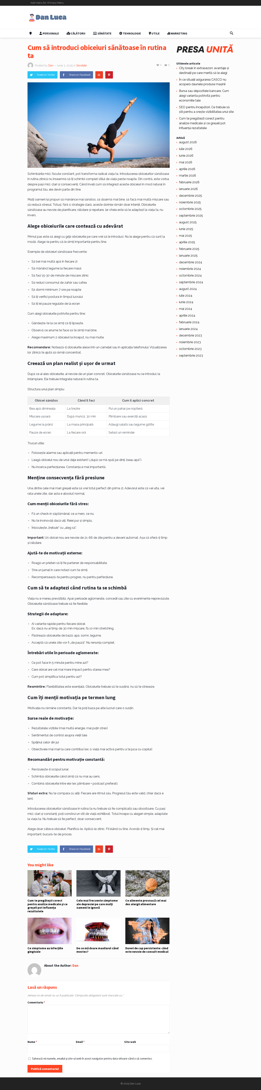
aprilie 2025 (187, 242)
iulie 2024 (185, 295)
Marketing (178, 33)
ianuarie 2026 (188, 189)
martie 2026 (187, 175)
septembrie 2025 (191, 215)
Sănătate (104, 33)
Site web (130, 1042)
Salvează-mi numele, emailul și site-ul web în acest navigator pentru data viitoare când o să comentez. (92, 1058)
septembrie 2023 (191, 355)
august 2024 (188, 289)
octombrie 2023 (190, 349)
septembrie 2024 (191, 282)
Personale (50, 33)
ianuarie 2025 (188, 255)
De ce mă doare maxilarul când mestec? (97, 949)
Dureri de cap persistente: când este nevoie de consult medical (147, 949)
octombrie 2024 (190, 275)
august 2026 (188, 142)
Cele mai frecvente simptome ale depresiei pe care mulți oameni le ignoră (97, 904)
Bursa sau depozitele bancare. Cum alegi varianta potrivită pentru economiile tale (204, 95)
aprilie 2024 (187, 315)
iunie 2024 (186, 302)
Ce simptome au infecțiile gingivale (45, 949)
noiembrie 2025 (190, 202)
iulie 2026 (185, 149)
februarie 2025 (189, 249)
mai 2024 (185, 309)
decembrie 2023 (190, 335)
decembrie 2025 (190, 195)
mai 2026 (185, 162)
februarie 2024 (189, 322)
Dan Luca (135, 1083)
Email (80, 1042)
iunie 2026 (186, 155)
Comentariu (36, 1002)
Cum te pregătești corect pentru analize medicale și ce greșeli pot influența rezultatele (47, 906)
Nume (32, 1042)
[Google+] (99, 75)
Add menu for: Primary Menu (47, 2)
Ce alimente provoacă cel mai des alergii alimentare (145, 902)
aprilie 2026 (187, 169)
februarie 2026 (189, 182)
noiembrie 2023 (190, 342)
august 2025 (188, 222)
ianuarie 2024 (188, 329)
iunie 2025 (186, 229)
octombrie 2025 (190, 209)
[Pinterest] (109, 75)
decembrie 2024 (190, 262)
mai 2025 (185, 235)
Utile (155, 33)
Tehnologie (131, 33)
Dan (50, 65)
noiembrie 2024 (190, 269)
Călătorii (77, 33)
